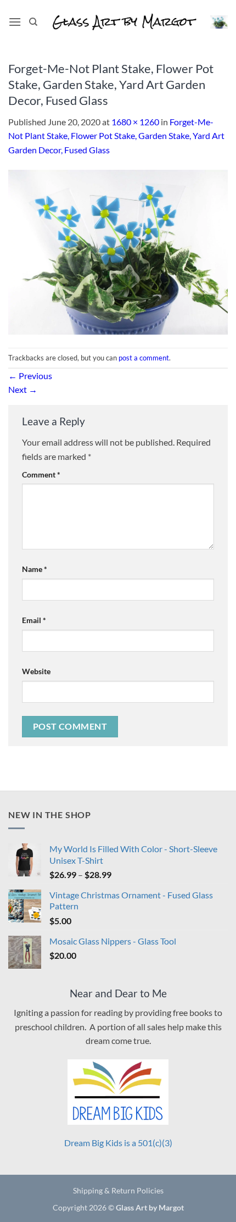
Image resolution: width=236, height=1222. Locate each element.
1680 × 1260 (135, 121)
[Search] (33, 22)
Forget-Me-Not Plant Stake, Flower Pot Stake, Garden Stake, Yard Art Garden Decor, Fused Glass (116, 135)
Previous (30, 375)
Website (36, 671)
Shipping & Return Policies (118, 1190)
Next (22, 389)
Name (34, 569)
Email (34, 620)
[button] (14, 21)
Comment (41, 474)
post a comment (144, 357)
